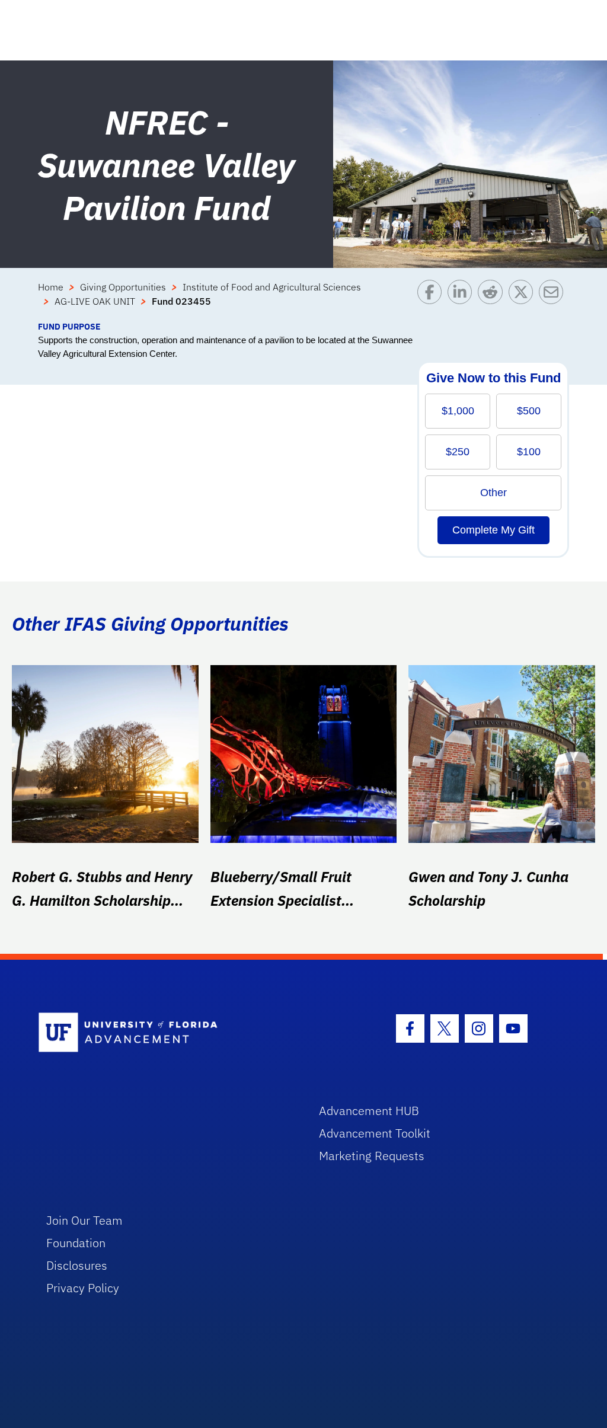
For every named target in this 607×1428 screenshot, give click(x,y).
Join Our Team (84, 1220)
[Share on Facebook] (432, 300)
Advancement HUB (369, 1111)
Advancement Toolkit (374, 1133)
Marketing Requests (371, 1156)
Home (50, 287)
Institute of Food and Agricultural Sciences (272, 287)
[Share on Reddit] (493, 300)
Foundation (76, 1243)
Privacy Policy (82, 1288)
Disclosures (76, 1265)
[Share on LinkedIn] (463, 300)
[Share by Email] (554, 300)
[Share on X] (524, 300)
